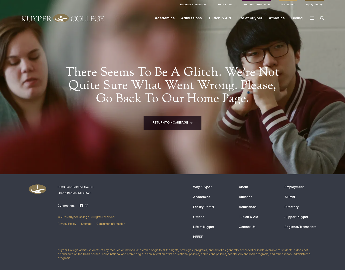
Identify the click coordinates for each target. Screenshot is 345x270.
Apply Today (314, 4)
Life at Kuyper (249, 18)
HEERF (198, 237)
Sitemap (86, 223)
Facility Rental (203, 207)
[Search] (322, 18)
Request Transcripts (193, 4)
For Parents (225, 4)
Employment (294, 187)
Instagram (86, 205)
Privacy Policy (67, 223)
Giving (297, 18)
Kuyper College (62, 18)
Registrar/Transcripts (300, 227)
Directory (292, 207)
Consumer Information (110, 223)
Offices (198, 217)
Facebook (81, 205)
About (243, 187)
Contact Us (247, 227)
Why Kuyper (202, 187)
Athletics (277, 18)
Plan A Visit (288, 4)
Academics (165, 18)
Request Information (256, 4)
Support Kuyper (296, 217)
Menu (312, 18)
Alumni (290, 197)
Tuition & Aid (219, 18)
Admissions (191, 18)
